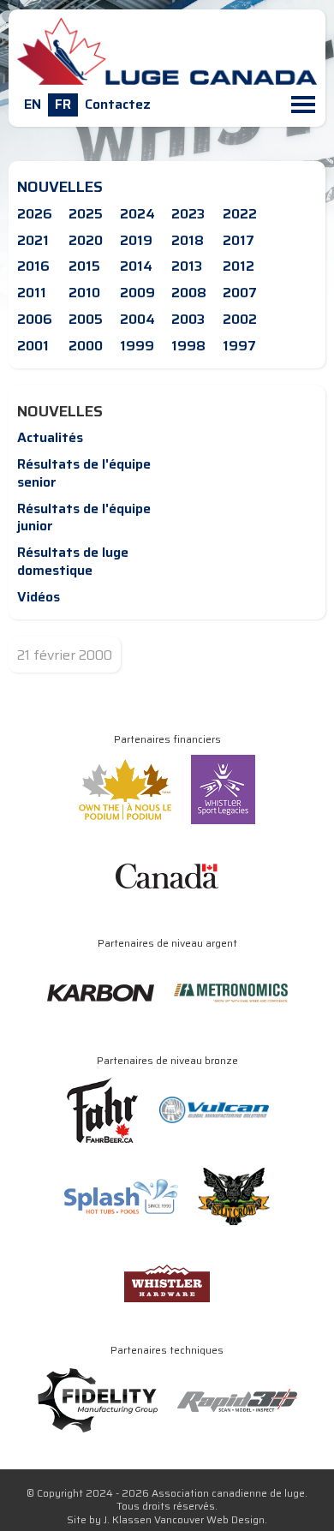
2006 (34, 319)
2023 (188, 213)
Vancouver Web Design (209, 1519)
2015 (84, 266)
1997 (239, 345)
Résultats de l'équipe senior (84, 473)
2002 (240, 319)
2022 (240, 213)
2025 (86, 213)
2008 (188, 292)
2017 (238, 240)
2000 (86, 345)
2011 (31, 292)
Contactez (118, 104)
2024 (137, 213)
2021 (33, 240)
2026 (34, 213)
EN (32, 104)
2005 (86, 319)
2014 (136, 266)
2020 (86, 240)
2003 (188, 319)
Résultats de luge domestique (72, 561)
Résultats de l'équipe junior (84, 517)
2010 (84, 292)
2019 (136, 240)
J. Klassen (128, 1519)
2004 (137, 319)
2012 (238, 266)
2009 (137, 292)
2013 (186, 266)
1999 (137, 345)
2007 (240, 292)
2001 (33, 345)
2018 (187, 240)
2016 (33, 266)
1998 (188, 345)
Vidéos (38, 596)
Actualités (50, 437)
